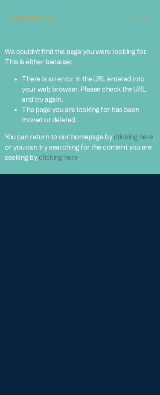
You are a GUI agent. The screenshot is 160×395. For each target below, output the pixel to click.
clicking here (133, 137)
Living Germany (33, 17)
